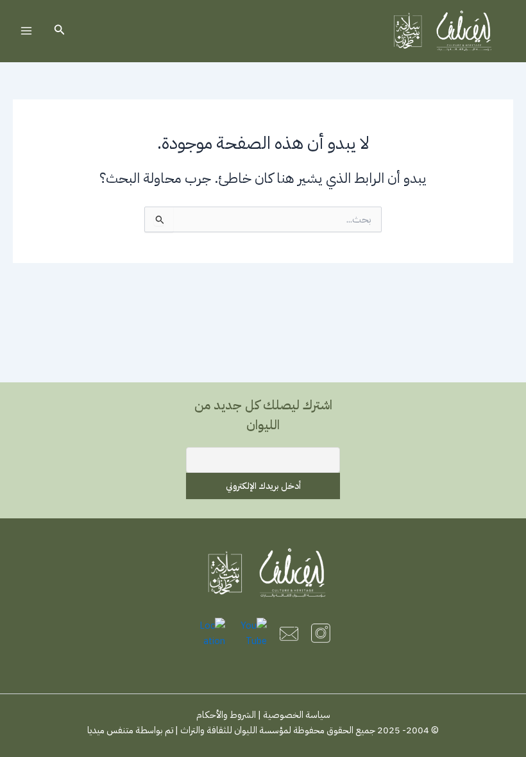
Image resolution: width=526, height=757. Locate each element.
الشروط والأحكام (226, 715)
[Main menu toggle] (26, 30)
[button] (58, 31)
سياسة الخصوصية (296, 715)
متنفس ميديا (110, 730)
